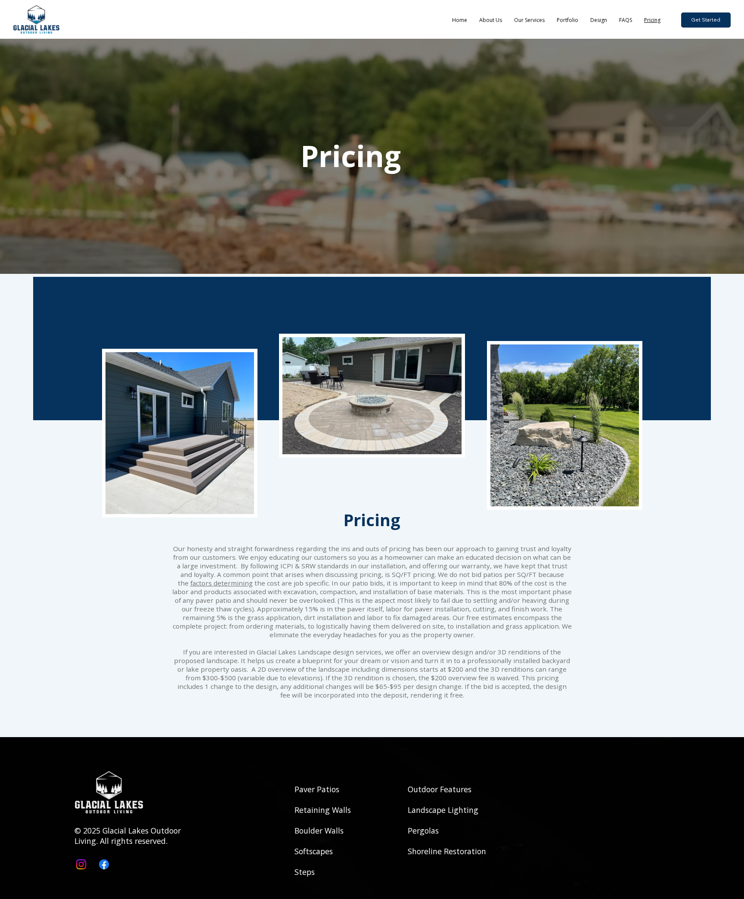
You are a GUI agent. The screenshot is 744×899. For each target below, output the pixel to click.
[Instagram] (81, 864)
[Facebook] (104, 864)
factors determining (221, 583)
